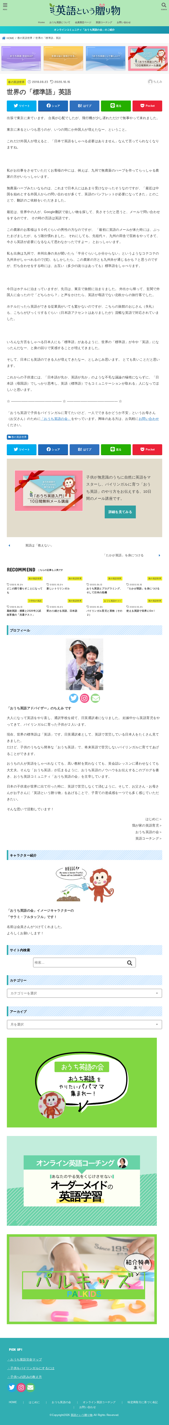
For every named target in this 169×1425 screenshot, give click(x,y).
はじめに (34, 1402)
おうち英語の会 (61, 1402)
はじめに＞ (154, 819)
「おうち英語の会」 (56, 419)
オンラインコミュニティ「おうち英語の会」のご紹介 (84, 29)
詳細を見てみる (120, 512)
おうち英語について (59, 22)
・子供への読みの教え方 (24, 1377)
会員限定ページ (83, 22)
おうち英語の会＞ (148, 832)
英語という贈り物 (82, 1415)
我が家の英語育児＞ (147, 825)
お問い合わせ (124, 22)
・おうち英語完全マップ (24, 1359)
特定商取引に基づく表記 (143, 1402)
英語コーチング (104, 22)
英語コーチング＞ (148, 838)
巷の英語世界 (16, 82)
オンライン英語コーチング (99, 1402)
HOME (13, 1402)
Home (41, 22)
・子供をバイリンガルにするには (31, 1368)
